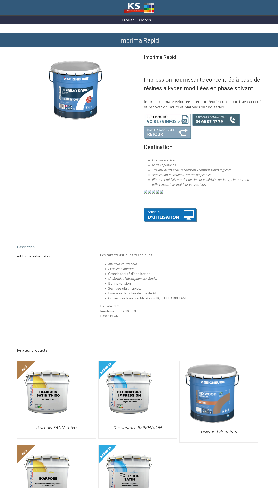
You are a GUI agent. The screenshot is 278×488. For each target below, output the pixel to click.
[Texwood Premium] (212, 363)
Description (26, 247)
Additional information (34, 256)
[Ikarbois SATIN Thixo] (47, 363)
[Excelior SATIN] (129, 447)
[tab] (48, 247)
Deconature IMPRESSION (137, 427)
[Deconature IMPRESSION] (129, 363)
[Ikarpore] (47, 447)
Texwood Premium (218, 431)
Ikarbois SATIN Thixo (56, 427)
